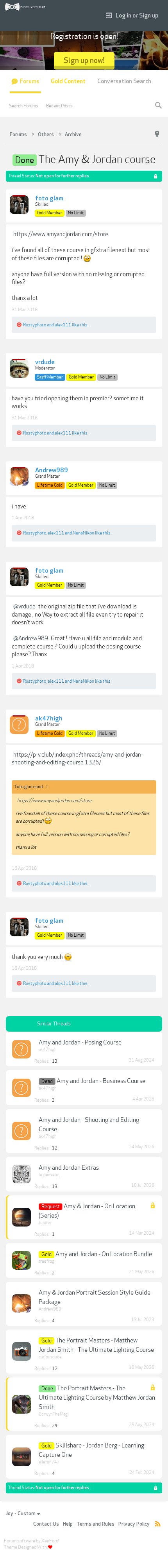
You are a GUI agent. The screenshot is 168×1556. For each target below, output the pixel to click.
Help (68, 1524)
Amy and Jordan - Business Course (101, 1081)
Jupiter (45, 1222)
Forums (29, 81)
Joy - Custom (21, 1513)
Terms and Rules (95, 1524)
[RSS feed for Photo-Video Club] (158, 1524)
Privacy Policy (134, 1524)
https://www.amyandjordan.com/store (60, 234)
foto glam (49, 199)
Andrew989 (51, 471)
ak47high (49, 719)
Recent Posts (59, 106)
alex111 (63, 325)
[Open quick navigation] (157, 134)
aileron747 (49, 1462)
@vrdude (24, 606)
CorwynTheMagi (54, 1414)
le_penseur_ (49, 1175)
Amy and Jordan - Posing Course (80, 1042)
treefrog (46, 1261)
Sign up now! (84, 60)
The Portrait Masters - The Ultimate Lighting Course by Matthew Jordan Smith (97, 1397)
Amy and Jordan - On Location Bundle (103, 1254)
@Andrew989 (30, 638)
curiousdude (50, 1357)
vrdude (45, 362)
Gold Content (68, 81)
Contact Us (46, 1524)
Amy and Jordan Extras (69, 1168)
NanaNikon (83, 533)
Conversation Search (124, 81)
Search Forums (23, 106)
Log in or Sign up (137, 15)
